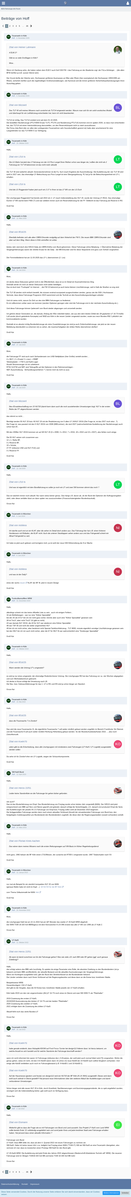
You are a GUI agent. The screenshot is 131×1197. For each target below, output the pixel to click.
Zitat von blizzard (17, 105)
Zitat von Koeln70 (18, 741)
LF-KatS (15, 940)
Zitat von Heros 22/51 (20, 788)
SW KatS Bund (18, 772)
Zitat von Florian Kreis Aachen (24, 841)
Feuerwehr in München (21, 514)
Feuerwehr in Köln (19, 36)
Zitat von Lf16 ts (17, 156)
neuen (22, 583)
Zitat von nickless (18, 525)
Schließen (125, 1193)
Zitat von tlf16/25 (17, 232)
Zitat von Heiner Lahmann (22, 47)
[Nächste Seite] (31, 26)
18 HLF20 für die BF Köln (51, 887)
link (37, 892)
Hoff (13, 38)
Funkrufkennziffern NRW (22, 598)
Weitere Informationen (111, 1193)
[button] (3, 3)
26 (27, 26)
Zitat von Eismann (18, 1122)
